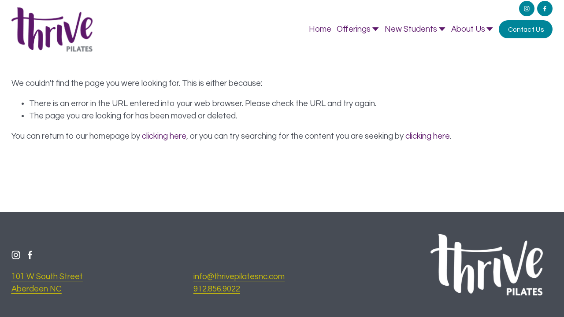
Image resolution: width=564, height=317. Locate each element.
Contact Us (526, 29)
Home (320, 29)
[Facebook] (545, 8)
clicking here (164, 136)
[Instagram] (526, 8)
